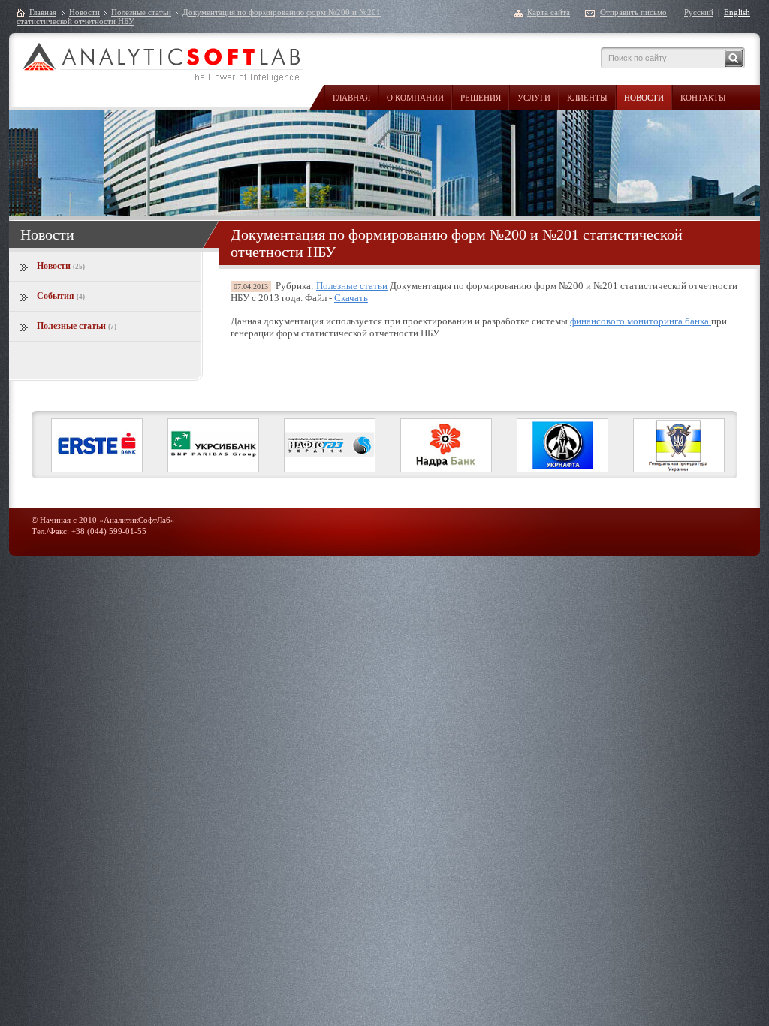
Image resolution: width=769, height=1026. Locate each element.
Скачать (351, 297)
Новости (644, 97)
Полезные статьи (141, 12)
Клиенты (587, 97)
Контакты (703, 97)
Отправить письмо (633, 12)
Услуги (533, 97)
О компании (415, 97)
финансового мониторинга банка (640, 321)
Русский (698, 12)
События (61, 296)
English (737, 12)
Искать (734, 57)
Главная (351, 97)
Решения (480, 97)
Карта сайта (548, 12)
